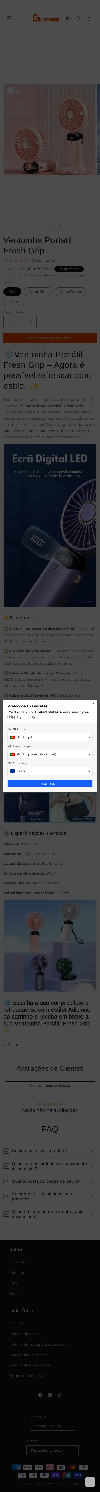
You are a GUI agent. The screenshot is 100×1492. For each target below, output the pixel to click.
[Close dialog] (93, 703)
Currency (20, 763)
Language (21, 746)
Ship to (19, 729)
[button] (50, 737)
